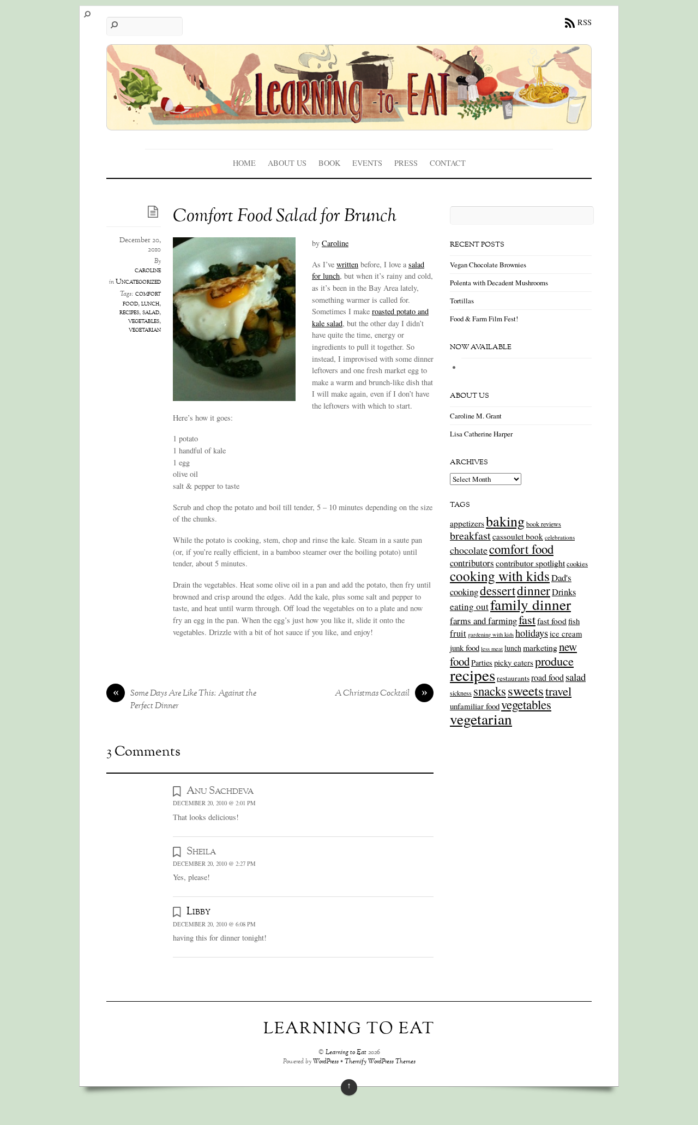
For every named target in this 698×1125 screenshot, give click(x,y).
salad (150, 313)
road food (547, 678)
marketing (540, 647)
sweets (526, 690)
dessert (497, 590)
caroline (148, 271)
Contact (448, 163)
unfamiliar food (475, 706)
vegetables (143, 321)
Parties (481, 662)
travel (558, 691)
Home (244, 163)
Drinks (564, 592)
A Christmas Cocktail (381, 694)
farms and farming (483, 620)
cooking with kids (500, 575)
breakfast (470, 535)
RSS (584, 22)
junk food (464, 647)
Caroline (335, 243)
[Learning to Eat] (349, 122)
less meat (492, 649)
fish (574, 621)
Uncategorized (138, 282)
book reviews (543, 523)
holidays (531, 632)
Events (367, 163)
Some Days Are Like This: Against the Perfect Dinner (185, 700)
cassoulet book (517, 536)
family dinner (530, 604)
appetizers (467, 523)
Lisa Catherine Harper (481, 434)
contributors (472, 562)
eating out (469, 606)
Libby (198, 911)
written (347, 264)
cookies (577, 564)
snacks (489, 691)
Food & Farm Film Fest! (484, 319)
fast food (552, 620)
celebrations (560, 537)
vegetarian (145, 330)
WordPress (326, 1062)
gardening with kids (491, 634)
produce (554, 661)
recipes (129, 313)
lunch (150, 304)
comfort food (521, 549)
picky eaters (513, 662)
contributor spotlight (530, 563)
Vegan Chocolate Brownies (488, 265)
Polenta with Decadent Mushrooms (499, 283)
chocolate (469, 549)
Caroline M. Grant (476, 416)
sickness (461, 693)
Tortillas (462, 301)
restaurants (513, 678)
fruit (458, 633)
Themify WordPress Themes (380, 1062)
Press (406, 163)
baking (505, 521)
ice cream (566, 634)
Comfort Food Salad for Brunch (284, 217)
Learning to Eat (346, 1052)
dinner (533, 590)
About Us (287, 163)
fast (527, 619)
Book (329, 163)
